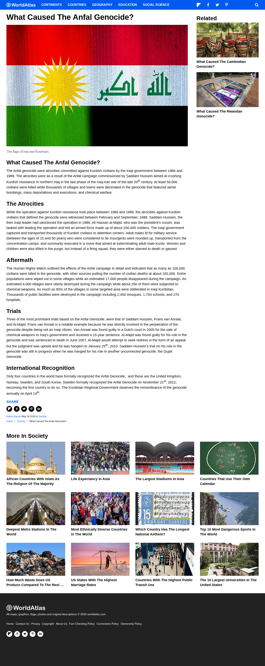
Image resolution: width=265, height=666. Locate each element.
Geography (102, 4)
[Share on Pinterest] (31, 409)
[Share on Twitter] (24, 409)
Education (127, 4)
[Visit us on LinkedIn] (40, 634)
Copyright (48, 623)
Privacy (35, 623)
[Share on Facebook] (17, 409)
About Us (61, 623)
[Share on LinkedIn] (39, 409)
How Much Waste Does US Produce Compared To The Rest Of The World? (35, 585)
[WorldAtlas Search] (257, 5)
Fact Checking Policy (82, 623)
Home (10, 623)
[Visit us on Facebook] (17, 634)
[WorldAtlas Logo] (22, 5)
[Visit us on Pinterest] (33, 634)
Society (42, 416)
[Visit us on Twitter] (25, 634)
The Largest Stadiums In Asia (159, 479)
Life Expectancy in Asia (90, 479)
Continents (51, 4)
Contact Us (22, 623)
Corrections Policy (108, 623)
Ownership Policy (131, 623)
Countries (77, 4)
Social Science (156, 4)
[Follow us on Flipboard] (9, 634)
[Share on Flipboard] (9, 409)
